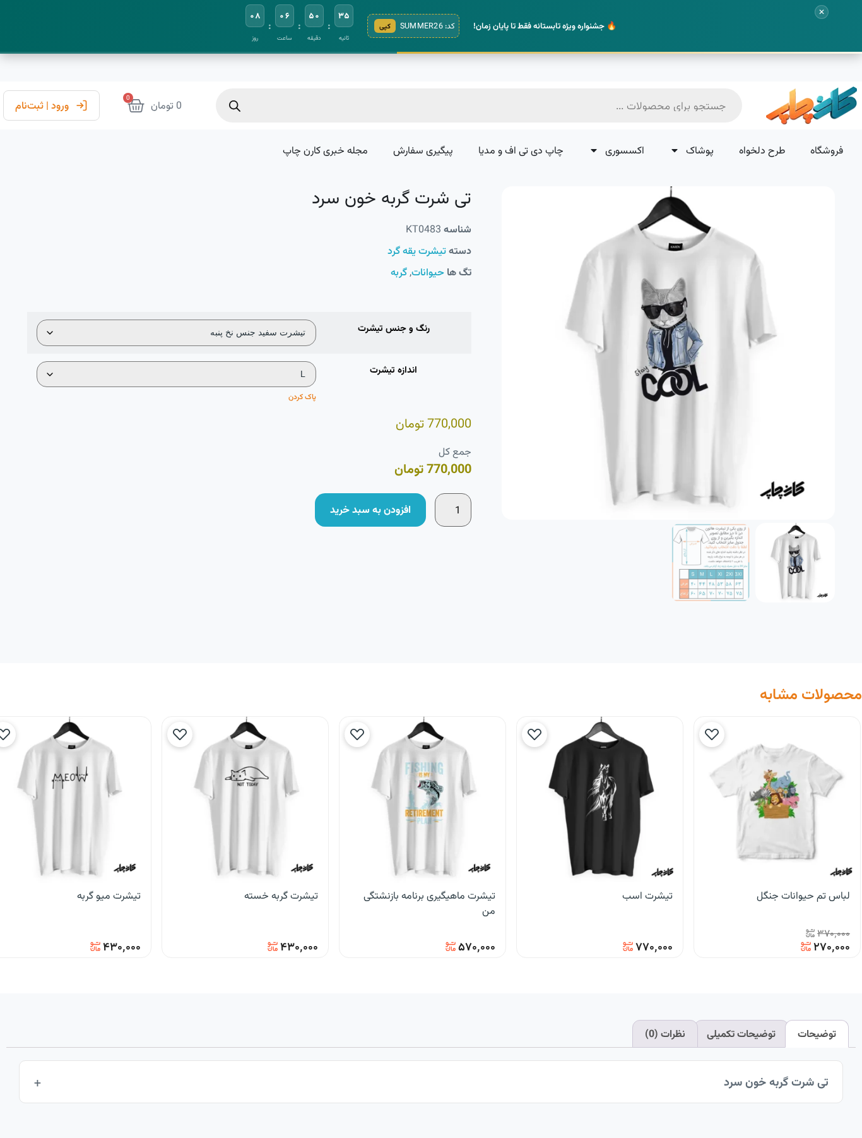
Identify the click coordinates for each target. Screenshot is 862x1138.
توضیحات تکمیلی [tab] (741, 1033)
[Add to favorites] (711, 734)
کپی (385, 26)
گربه (399, 272)
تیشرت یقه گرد (416, 250)
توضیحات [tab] (817, 1033)
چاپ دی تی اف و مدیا (521, 150)
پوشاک (700, 150)
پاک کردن (302, 396)
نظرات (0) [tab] (665, 1033)
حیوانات (427, 272)
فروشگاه (826, 150)
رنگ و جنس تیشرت (394, 329)
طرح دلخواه (762, 150)
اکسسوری (624, 150)
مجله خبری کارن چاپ (325, 150)
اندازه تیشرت (393, 370)
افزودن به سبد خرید (370, 509)
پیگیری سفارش (423, 150)
